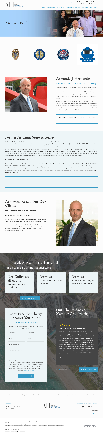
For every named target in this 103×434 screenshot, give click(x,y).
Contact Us (61, 2)
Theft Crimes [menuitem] (85, 7)
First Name (11, 332)
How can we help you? (15, 350)
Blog (47, 2)
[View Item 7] (65, 369)
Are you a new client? (14, 344)
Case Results (53, 2)
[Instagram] (97, 413)
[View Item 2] (60, 369)
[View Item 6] (64, 369)
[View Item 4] (62, 369)
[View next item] (58, 68)
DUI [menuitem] (64, 7)
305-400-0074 (86, 4)
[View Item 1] (59, 369)
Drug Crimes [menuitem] (59, 7)
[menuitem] (7, 431)
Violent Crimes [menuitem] (93, 7)
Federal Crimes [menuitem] (70, 7)
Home (11, 395)
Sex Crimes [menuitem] (77, 7)
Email (29, 338)
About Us (31, 2)
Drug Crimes (42, 395)
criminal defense (69, 92)
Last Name (30, 332)
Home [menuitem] (43, 7)
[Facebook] (89, 413)
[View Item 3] (61, 369)
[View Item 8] (66, 369)
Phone (10, 338)
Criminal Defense (31, 395)
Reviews (41, 2)
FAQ (36, 2)
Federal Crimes (52, 395)
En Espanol (69, 2)
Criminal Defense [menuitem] (50, 7)
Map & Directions (10, 411)
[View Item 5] (63, 369)
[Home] (15, 5)
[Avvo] (93, 413)
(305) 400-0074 (90, 406)
